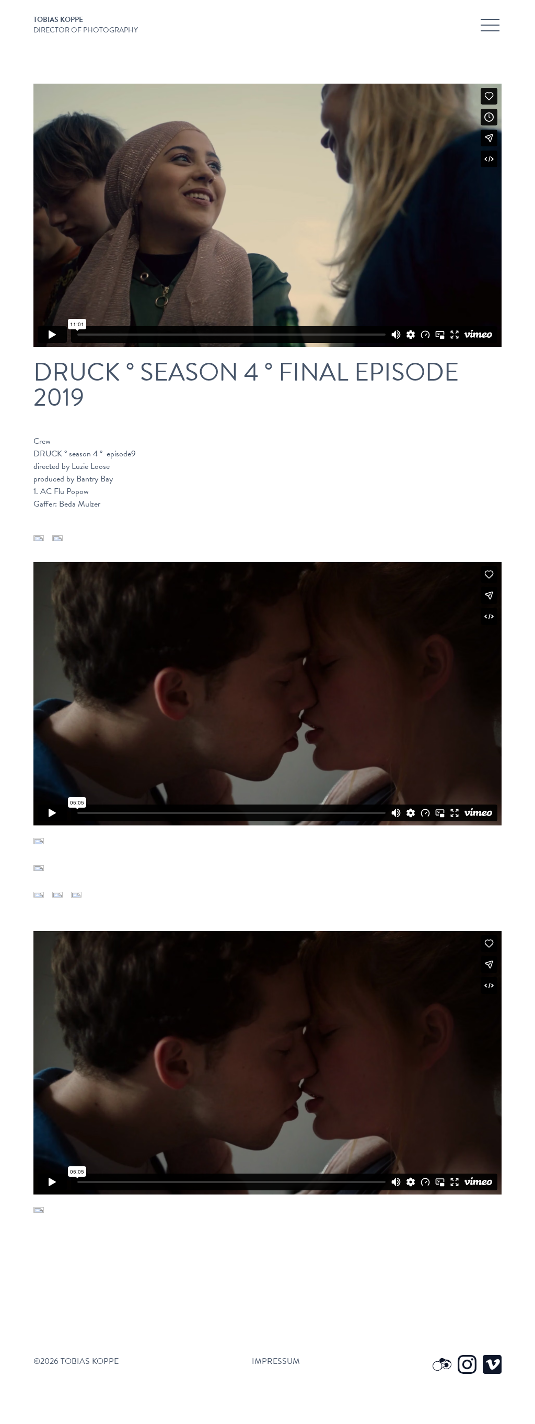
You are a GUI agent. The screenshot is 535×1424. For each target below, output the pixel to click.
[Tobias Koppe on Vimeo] (492, 1364)
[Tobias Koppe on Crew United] (442, 1364)
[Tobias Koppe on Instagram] (467, 1364)
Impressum (276, 1361)
